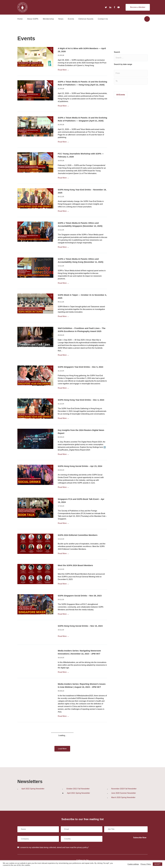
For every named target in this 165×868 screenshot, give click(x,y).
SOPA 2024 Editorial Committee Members (77, 535)
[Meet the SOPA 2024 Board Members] (35, 574)
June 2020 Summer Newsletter (123, 793)
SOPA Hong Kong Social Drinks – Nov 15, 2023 (80, 626)
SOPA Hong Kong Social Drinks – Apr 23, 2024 (80, 466)
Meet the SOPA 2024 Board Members (75, 565)
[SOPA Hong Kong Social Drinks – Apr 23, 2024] (35, 475)
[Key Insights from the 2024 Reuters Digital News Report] (35, 439)
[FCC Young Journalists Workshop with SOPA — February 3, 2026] (35, 162)
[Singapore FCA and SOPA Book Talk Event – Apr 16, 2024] (35, 508)
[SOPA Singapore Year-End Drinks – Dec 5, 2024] (35, 375)
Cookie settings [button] (133, 864)
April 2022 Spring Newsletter (32, 789)
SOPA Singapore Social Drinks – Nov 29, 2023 (80, 596)
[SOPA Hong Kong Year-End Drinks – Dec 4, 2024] (35, 408)
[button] (138, 7)
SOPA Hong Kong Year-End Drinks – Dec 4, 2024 (81, 400)
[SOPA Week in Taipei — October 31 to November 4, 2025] (35, 303)
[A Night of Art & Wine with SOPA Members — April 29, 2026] (35, 57)
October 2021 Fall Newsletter (78, 789)
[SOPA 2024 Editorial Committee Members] (35, 544)
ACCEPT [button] (157, 864)
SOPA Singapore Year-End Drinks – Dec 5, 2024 (80, 367)
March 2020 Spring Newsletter (123, 797)
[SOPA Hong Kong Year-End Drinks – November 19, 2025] (35, 198)
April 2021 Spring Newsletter (78, 793)
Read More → (63, 70)
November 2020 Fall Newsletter (123, 789)
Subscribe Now (139, 838)
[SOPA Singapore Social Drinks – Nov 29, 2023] (35, 604)
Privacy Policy (146, 864)
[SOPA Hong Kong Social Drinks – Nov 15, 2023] (35, 634)
